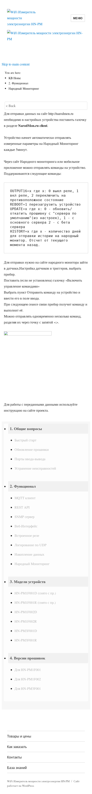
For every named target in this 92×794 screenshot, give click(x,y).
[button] (48, 429)
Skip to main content (16, 64)
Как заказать (17, 746)
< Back (11, 105)
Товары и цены (19, 736)
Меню (78, 18)
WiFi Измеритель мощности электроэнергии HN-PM (38, 781)
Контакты (14, 757)
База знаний (17, 767)
